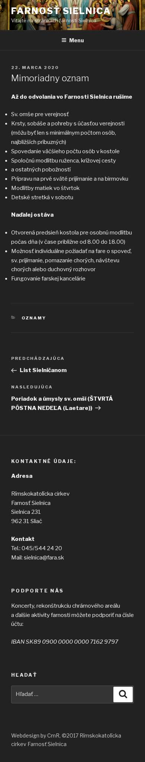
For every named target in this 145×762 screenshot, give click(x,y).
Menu (76, 40)
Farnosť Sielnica (61, 11)
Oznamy (34, 318)
